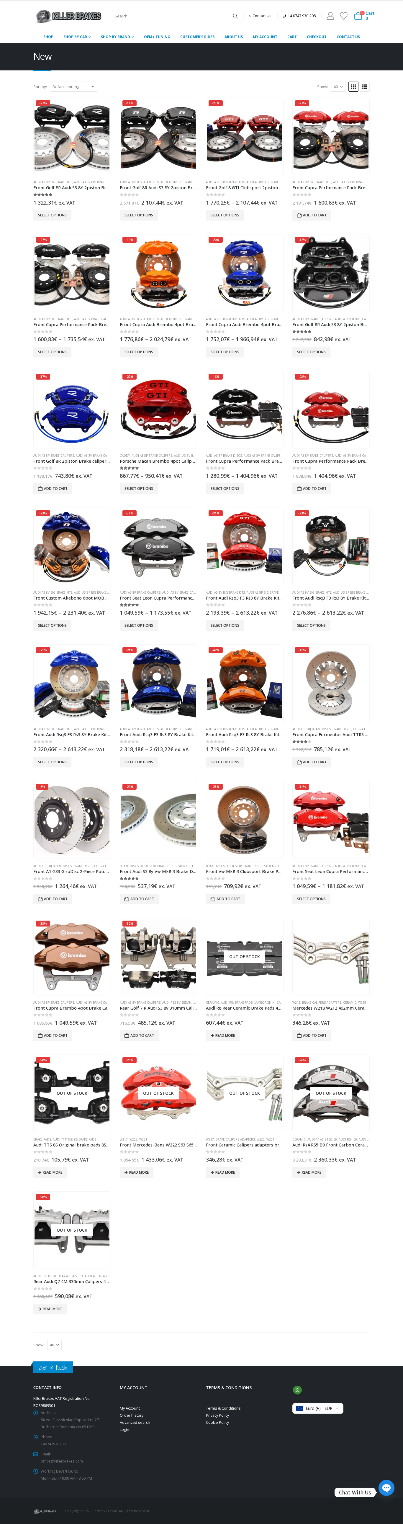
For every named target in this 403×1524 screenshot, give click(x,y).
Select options (52, 215)
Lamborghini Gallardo (273, 1002)
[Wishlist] (343, 16)
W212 (296, 1002)
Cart (292, 36)
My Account (265, 36)
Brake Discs (341, 729)
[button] (353, 87)
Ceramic (212, 1002)
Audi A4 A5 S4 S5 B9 (322, 1139)
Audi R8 (227, 1002)
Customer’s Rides (197, 36)
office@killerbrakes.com (62, 1461)
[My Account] (330, 16)
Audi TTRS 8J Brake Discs (311, 729)
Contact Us (348, 36)
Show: (322, 86)
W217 (124, 1139)
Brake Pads (244, 1002)
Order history (131, 1415)
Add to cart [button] (315, 215)
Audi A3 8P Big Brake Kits (52, 182)
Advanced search (135, 1422)
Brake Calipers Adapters (321, 1002)
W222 (133, 1139)
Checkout (317, 36)
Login (124, 1429)
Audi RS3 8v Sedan (176, 1002)
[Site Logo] (68, 16)
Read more (225, 1035)
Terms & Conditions (223, 1408)
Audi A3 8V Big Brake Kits (93, 182)
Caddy (125, 456)
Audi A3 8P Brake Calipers (312, 319)
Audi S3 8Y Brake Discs (158, 866)
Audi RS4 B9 (348, 1139)
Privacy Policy (217, 1415)
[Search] (235, 16)
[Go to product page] (331, 956)
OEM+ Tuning (157, 36)
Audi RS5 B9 (368, 1139)
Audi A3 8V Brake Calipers (94, 319)
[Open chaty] (386, 1492)
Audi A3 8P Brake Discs (224, 456)
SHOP (48, 36)
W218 (362, 1002)
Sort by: (40, 86)
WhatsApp (297, 1390)
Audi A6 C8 (93, 1276)
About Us (234, 36)
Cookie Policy (217, 1422)
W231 (143, 1139)
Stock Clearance (192, 866)
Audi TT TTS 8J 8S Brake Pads (74, 1139)
